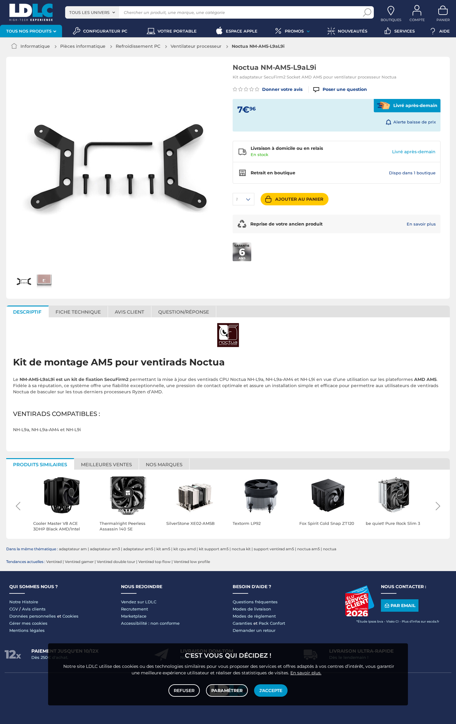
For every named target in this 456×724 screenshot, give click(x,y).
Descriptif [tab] (27, 312)
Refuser (184, 690)
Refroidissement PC (138, 46)
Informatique (35, 46)
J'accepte (270, 690)
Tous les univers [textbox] (89, 12)
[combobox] (92, 12)
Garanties (242, 623)
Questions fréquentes (255, 601)
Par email (403, 605)
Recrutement (134, 608)
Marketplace (133, 616)
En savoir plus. (305, 673)
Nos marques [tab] (164, 464)
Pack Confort (272, 623)
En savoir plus (421, 223)
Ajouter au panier (299, 199)
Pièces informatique (82, 46)
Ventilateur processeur (196, 46)
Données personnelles (32, 616)
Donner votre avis (281, 89)
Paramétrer (227, 690)
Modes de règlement (254, 616)
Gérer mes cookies (28, 623)
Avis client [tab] (129, 312)
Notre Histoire (23, 601)
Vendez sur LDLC (138, 601)
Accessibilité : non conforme (150, 623)
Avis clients (34, 608)
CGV (13, 608)
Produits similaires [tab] (40, 464)
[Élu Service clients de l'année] (359, 615)
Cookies (70, 616)
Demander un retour (254, 630)
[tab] (183, 311)
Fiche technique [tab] (78, 312)
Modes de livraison (252, 608)
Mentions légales (27, 630)
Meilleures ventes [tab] (106, 464)
